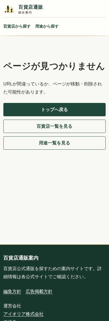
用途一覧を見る (54, 142)
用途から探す (47, 26)
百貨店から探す (17, 26)
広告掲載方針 (39, 291)
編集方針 (12, 291)
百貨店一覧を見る (54, 126)
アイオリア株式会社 (23, 314)
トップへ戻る (54, 109)
